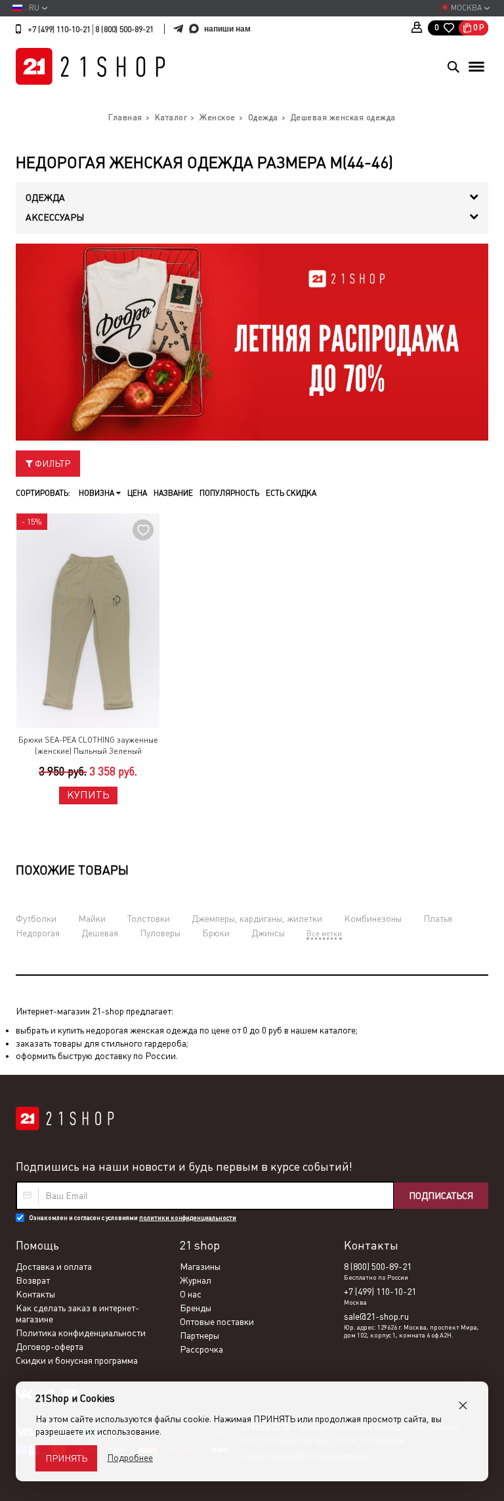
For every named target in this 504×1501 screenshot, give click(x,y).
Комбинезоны (373, 918)
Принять (66, 1458)
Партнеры (199, 1335)
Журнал (195, 1280)
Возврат (33, 1280)
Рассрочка (201, 1349)
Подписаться (441, 1195)
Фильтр (51, 463)
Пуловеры (160, 933)
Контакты (35, 1294)
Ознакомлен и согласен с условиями (132, 1217)
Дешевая (99, 933)
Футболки (36, 918)
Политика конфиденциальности (81, 1333)
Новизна (97, 493)
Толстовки (148, 918)
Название (173, 493)
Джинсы (268, 933)
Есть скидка (291, 493)
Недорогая (38, 933)
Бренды (195, 1308)
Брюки (216, 933)
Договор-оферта (49, 1346)
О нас (190, 1294)
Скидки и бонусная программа (77, 1360)
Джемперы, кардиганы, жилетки (257, 918)
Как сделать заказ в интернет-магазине (77, 1313)
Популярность (229, 493)
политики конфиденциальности (187, 1217)
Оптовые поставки (217, 1321)
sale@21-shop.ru (376, 1316)
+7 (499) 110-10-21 (59, 29)
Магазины (200, 1266)
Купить (88, 795)
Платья (437, 918)
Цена (137, 493)
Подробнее (130, 1457)
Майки (92, 918)
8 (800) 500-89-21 (124, 29)
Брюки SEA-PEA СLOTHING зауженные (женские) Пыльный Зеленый (88, 745)
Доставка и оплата (54, 1266)
